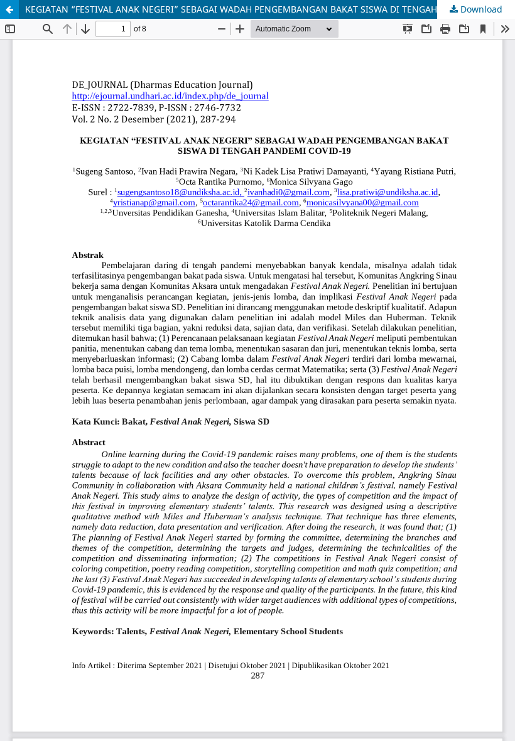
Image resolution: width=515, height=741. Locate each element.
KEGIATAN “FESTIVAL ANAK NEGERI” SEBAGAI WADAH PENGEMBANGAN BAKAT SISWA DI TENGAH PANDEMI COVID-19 (270, 9)
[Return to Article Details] (9, 9)
